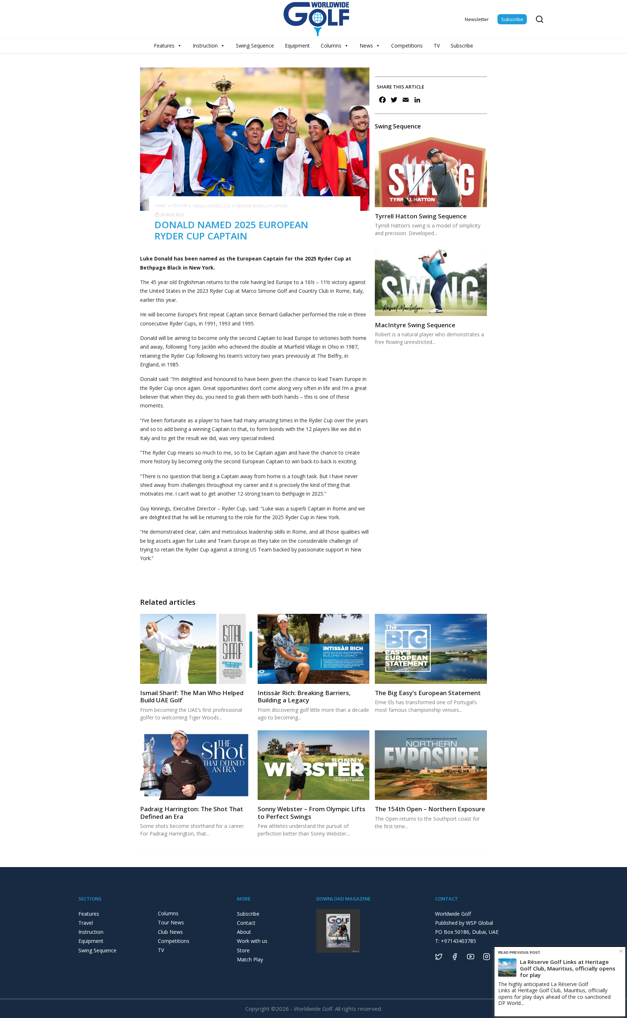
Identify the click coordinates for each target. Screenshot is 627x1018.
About (244, 931)
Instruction (205, 45)
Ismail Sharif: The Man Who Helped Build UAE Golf (191, 696)
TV (437, 45)
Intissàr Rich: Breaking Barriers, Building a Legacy (304, 696)
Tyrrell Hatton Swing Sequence (421, 216)
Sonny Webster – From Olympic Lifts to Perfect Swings (311, 812)
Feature (180, 205)
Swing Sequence (255, 45)
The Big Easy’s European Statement (428, 693)
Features (164, 45)
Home (160, 205)
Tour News (171, 922)
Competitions (407, 45)
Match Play (250, 959)
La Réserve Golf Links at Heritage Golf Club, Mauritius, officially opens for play (567, 968)
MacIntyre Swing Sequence (415, 325)
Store (243, 950)
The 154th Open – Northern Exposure (430, 809)
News (366, 45)
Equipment (297, 45)
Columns (331, 45)
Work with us (252, 940)
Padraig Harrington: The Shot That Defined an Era (191, 812)
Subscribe (512, 19)
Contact (246, 922)
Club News (170, 931)
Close (621, 951)
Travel (85, 922)
